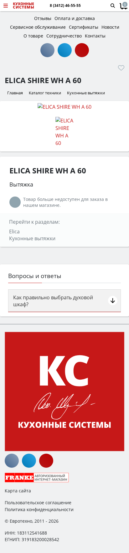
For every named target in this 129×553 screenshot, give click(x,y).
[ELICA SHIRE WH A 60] (64, 106)
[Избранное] (121, 68)
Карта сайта (18, 491)
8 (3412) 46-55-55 (65, 5)
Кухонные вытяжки (32, 238)
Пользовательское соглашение (38, 503)
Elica (14, 231)
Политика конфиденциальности (39, 509)
